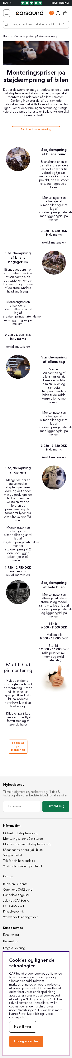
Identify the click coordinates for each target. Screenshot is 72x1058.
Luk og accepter (26, 1041)
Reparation (10, 941)
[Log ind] (58, 13)
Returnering (11, 934)
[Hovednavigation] (6, 13)
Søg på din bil (12, 855)
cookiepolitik (18, 1017)
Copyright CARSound (17, 889)
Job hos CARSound (16, 900)
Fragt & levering (14, 948)
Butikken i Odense (15, 884)
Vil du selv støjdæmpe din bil (22, 866)
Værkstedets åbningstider (20, 917)
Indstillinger (22, 1026)
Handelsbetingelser (16, 895)
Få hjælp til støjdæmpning (20, 833)
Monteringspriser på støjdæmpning (35, 36)
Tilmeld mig (55, 806)
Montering (60, 3)
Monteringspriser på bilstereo (23, 838)
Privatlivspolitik (13, 911)
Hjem (6, 36)
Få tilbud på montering (36, 129)
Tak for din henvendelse (19, 861)
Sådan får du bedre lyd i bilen (23, 850)
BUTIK (7, 3)
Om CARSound (13, 906)
